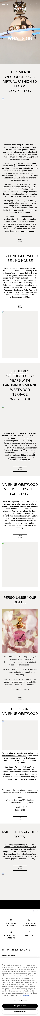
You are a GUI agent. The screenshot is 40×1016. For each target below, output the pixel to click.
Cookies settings (20, 1011)
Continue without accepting (20, 1001)
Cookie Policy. (25, 995)
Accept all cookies (20, 1006)
